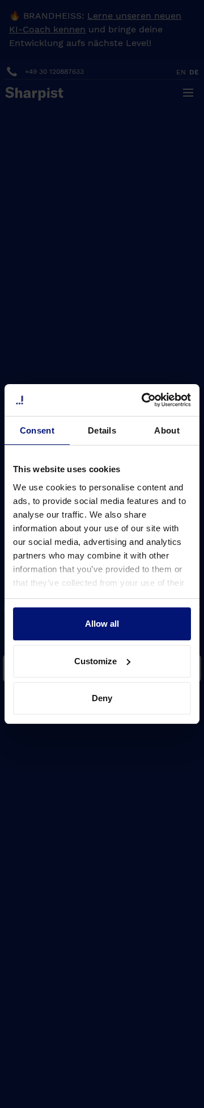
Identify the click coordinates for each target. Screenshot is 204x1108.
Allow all (102, 623)
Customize (95, 661)
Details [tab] (102, 430)
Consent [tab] (37, 430)
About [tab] (167, 430)
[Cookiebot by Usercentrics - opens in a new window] (144, 400)
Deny (102, 698)
